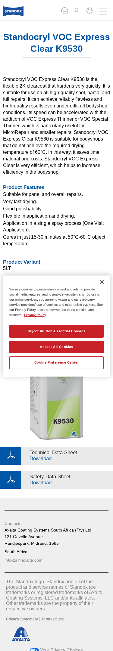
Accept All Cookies (56, 347)
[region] (56, 325)
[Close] (101, 281)
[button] (65, 12)
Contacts (13, 523)
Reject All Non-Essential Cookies (56, 331)
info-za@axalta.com (23, 560)
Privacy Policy (35, 315)
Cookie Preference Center (56, 362)
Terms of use (53, 619)
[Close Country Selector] (89, 11)
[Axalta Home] (13, 13)
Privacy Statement (22, 619)
